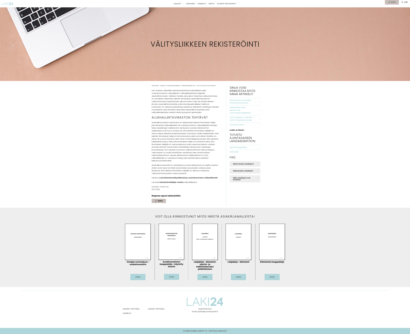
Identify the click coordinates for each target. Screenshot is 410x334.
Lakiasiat (177, 3)
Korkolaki (234, 152)
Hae (406, 2)
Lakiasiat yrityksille (156, 309)
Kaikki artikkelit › (237, 130)
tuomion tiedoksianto (226, 3)
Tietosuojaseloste (218, 331)
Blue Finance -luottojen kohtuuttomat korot (240, 101)
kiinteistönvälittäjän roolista (171, 182)
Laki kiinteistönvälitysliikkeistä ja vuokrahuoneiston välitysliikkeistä (188, 178)
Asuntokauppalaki (238, 147)
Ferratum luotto (237, 125)
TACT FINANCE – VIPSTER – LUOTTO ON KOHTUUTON (241, 119)
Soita (160, 201)
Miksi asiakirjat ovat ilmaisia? (241, 179)
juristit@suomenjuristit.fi (207, 311)
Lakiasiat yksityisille (131, 309)
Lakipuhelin (190, 3)
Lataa (137, 277)
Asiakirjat (202, 3)
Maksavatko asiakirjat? (243, 171)
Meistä (211, 3)
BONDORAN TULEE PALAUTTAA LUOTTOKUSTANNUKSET (240, 110)
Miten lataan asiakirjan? (243, 164)
